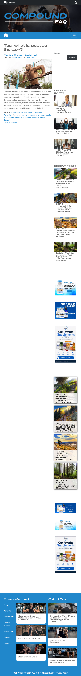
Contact (11, 3)
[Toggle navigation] (74, 35)
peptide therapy (24, 115)
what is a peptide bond (12, 118)
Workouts (7, 115)
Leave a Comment (10, 123)
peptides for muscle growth (41, 115)
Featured (7, 605)
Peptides (7, 637)
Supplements (39, 113)
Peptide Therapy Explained (20, 55)
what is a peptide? (27, 118)
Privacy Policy (62, 673)
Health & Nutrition (27, 113)
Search (57, 53)
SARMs (6, 643)
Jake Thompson (31, 57)
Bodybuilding (15, 113)
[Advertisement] (65, 73)
